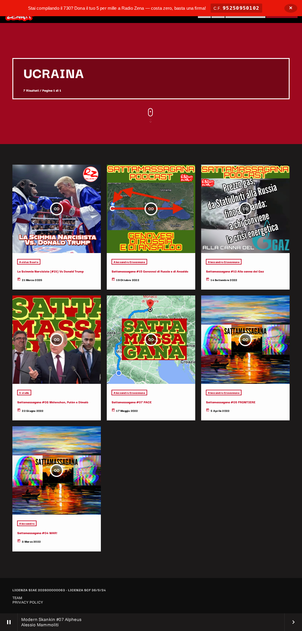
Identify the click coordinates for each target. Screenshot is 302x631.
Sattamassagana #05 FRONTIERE (230, 401)
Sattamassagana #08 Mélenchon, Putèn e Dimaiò (52, 401)
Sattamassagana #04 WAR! (37, 532)
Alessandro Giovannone (129, 262)
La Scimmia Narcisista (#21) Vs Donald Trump (50, 271)
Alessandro (27, 523)
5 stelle (24, 392)
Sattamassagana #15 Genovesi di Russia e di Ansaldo (149, 271)
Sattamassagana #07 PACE (131, 401)
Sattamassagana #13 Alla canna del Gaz (235, 271)
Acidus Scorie (28, 262)
